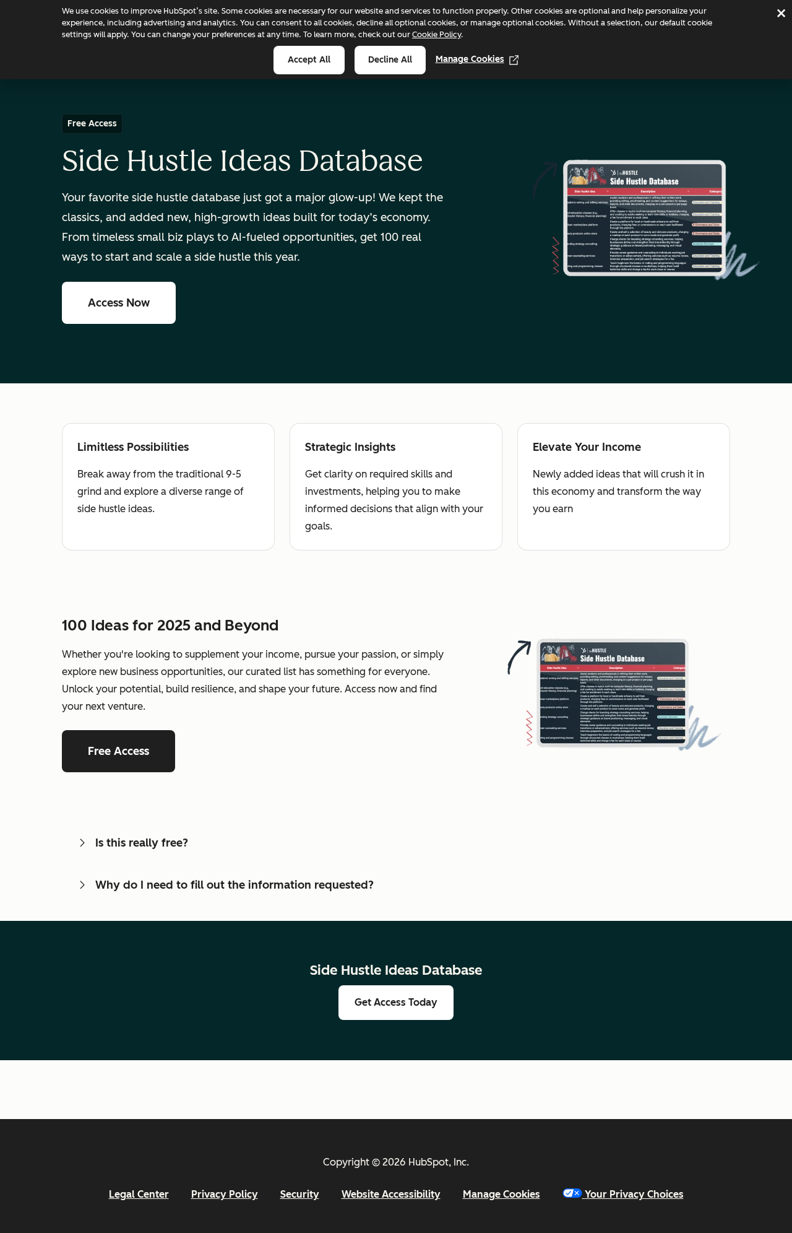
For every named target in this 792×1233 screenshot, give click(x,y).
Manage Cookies (470, 59)
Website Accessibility (391, 1194)
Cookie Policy (436, 34)
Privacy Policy (224, 1194)
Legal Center (139, 1194)
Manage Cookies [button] (501, 1194)
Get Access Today (396, 1002)
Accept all (309, 59)
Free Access (118, 751)
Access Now (119, 303)
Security (299, 1194)
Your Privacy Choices (634, 1194)
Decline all (390, 59)
